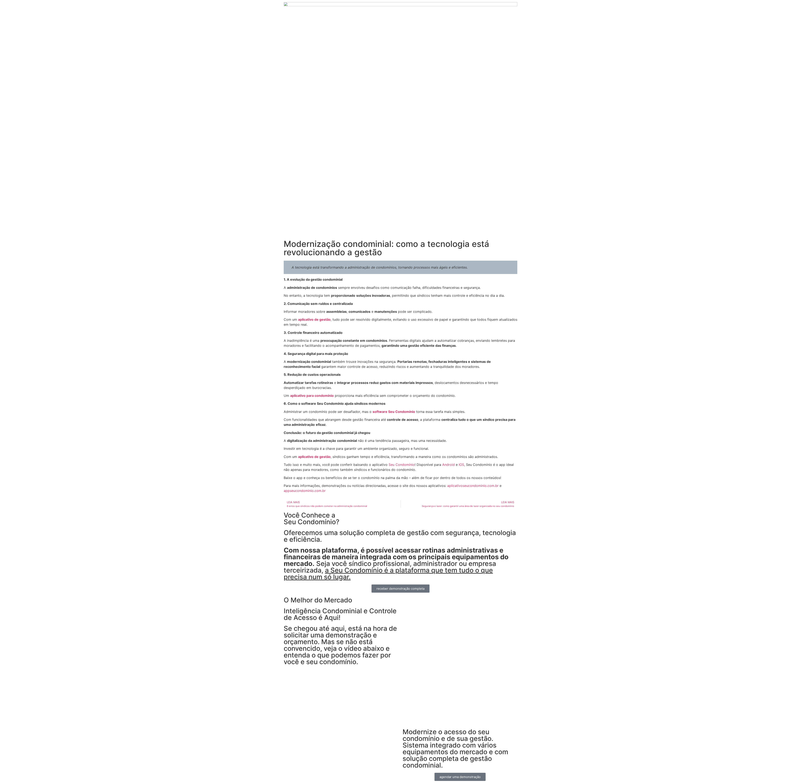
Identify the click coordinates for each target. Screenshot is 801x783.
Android (448, 465)
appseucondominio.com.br (305, 491)
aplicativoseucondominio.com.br (473, 486)
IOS (461, 465)
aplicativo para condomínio (312, 395)
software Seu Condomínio (394, 412)
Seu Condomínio (402, 465)
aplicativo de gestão (314, 319)
